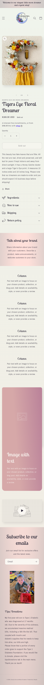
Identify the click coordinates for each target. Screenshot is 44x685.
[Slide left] (16, 95)
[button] (3, 18)
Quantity (5, 130)
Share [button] (7, 189)
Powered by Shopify (32, 679)
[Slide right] (27, 95)
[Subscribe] (36, 561)
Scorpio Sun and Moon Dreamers (19, 679)
